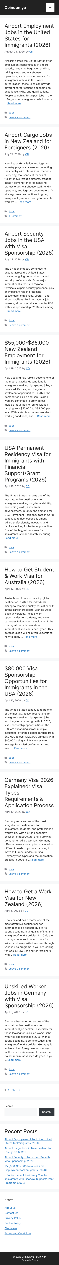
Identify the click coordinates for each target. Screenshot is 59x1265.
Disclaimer (11, 1228)
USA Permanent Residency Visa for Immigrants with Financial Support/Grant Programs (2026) (29, 1179)
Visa (11, 547)
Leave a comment (19, 117)
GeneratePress (29, 1260)
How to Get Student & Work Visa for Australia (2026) (29, 575)
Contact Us (11, 1212)
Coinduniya (15, 7)
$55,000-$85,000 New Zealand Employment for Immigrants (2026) (28, 352)
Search (9, 1106)
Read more (14, 103)
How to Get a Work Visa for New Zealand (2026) (28, 897)
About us (10, 1207)
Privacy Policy (13, 1218)
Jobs (12, 112)
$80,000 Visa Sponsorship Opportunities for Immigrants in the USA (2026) (26, 681)
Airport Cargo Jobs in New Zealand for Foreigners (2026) (28, 141)
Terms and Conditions (18, 1233)
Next (16, 1090)
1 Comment (15, 215)
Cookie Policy (13, 1223)
